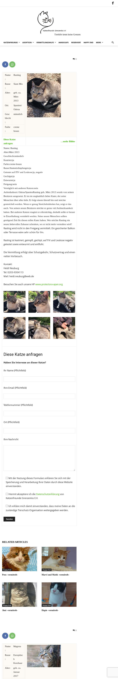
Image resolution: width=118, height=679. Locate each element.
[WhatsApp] (12, 64)
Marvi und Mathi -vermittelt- (55, 575)
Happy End (7, 570)
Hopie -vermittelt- (50, 610)
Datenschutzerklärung (47, 494)
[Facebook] (113, 3)
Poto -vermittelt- (10, 575)
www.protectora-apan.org (49, 284)
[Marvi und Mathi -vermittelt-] (59, 559)
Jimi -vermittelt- (10, 610)
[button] (113, 42)
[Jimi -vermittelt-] (19, 594)
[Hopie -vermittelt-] (59, 594)
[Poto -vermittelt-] (19, 559)
